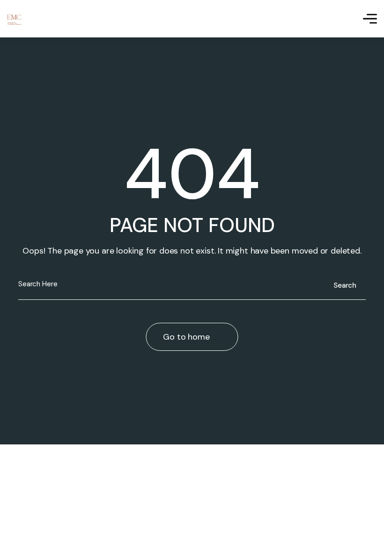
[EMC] (14, 19)
